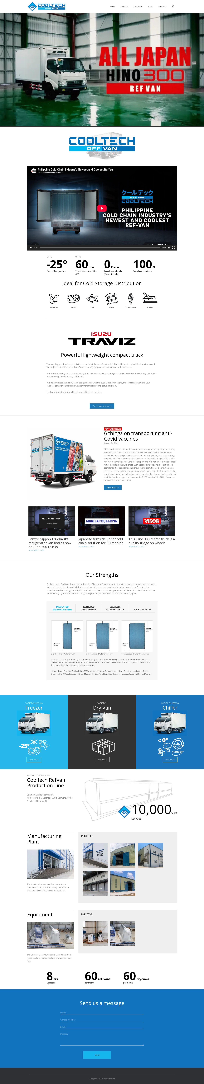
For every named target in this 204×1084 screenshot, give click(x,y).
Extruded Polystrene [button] (89, 608)
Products (162, 6)
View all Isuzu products (101, 406)
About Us (124, 6)
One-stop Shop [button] (142, 609)
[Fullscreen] (173, 247)
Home (112, 6)
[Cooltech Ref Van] (46, 6)
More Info (33, 759)
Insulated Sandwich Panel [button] (62, 608)
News (150, 6)
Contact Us (138, 6)
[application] (102, 208)
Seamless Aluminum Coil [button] (115, 608)
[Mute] (169, 247)
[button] (173, 6)
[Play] (30, 247)
